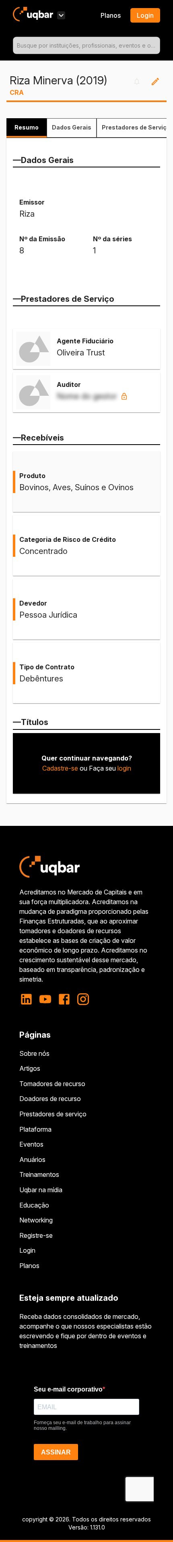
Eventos (31, 1144)
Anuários (32, 1159)
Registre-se (36, 1235)
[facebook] (64, 999)
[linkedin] (28, 999)
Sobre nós (34, 1053)
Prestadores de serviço (52, 1114)
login (124, 768)
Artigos (29, 1068)
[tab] (26, 128)
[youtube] (45, 999)
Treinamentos (39, 1174)
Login (27, 1250)
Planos (111, 15)
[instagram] (83, 999)
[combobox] (86, 45)
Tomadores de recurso (52, 1084)
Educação (34, 1205)
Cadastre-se (60, 768)
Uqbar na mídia (40, 1190)
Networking (36, 1220)
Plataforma (35, 1129)
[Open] (156, 45)
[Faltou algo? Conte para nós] (155, 81)
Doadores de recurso (50, 1099)
